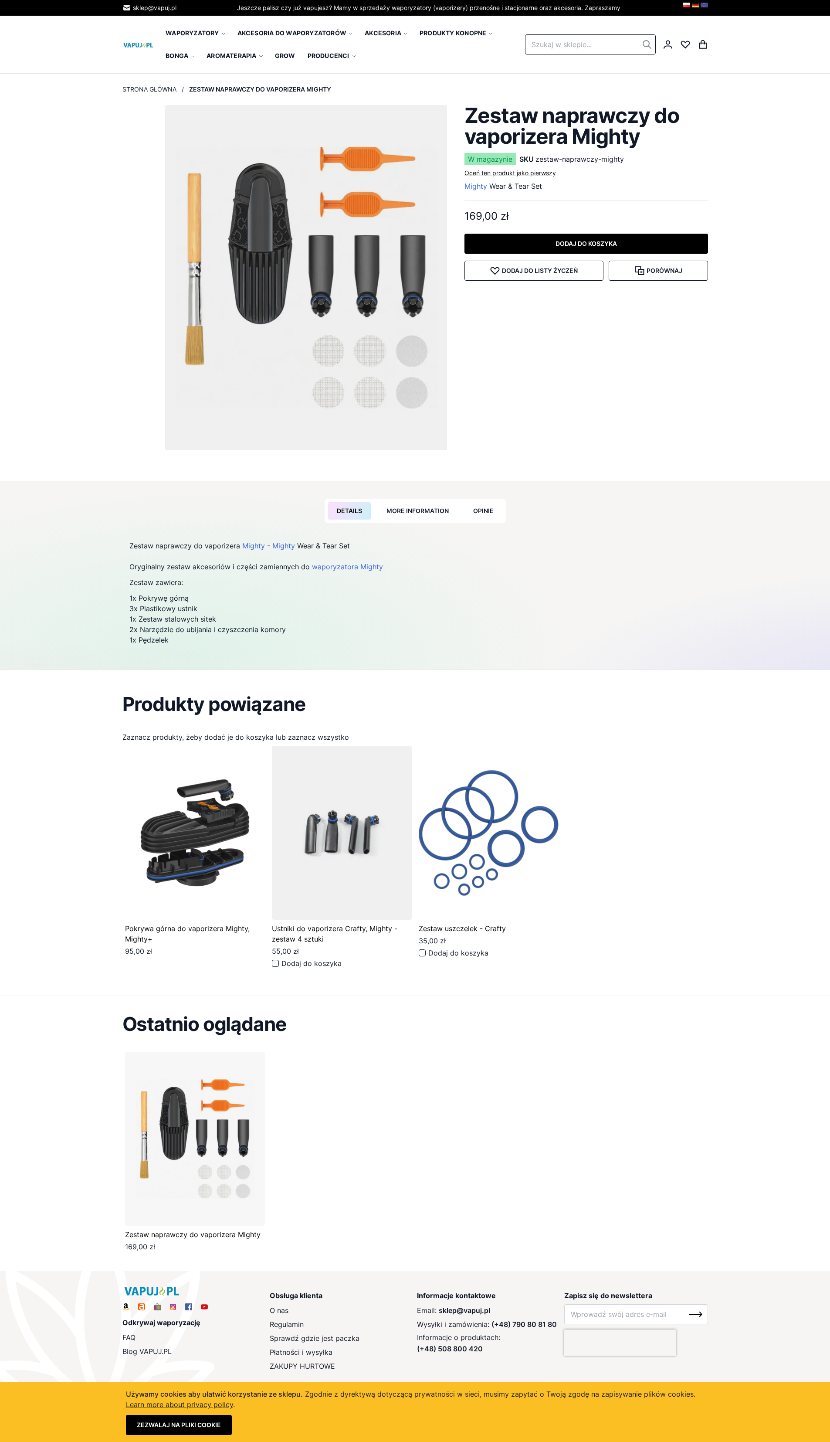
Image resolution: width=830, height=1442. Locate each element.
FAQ (129, 1337)
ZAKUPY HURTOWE (302, 1366)
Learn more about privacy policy (179, 1404)
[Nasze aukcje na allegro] (141, 1306)
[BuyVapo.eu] (704, 8)
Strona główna (149, 89)
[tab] (349, 511)
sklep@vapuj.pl (154, 7)
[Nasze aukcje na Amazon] (125, 1306)
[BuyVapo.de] (695, 8)
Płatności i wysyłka (301, 1352)
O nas (279, 1310)
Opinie (483, 510)
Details (349, 510)
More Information (417, 510)
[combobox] (590, 44)
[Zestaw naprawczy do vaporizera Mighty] (195, 1139)
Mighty (475, 186)
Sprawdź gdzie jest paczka (314, 1338)
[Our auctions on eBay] (157, 1306)
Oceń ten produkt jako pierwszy (510, 173)
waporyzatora (335, 566)
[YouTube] (204, 1306)
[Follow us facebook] (188, 1306)
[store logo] (138, 44)
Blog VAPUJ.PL (147, 1351)
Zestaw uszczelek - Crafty (462, 928)
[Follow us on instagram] (172, 1306)
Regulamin (287, 1324)
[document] (415, 1412)
